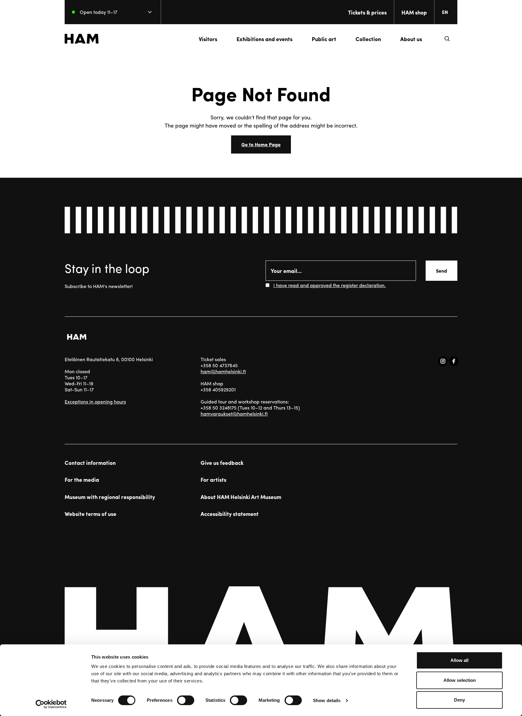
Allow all (459, 660)
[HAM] (81, 39)
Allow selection (459, 680)
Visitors (208, 39)
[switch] (185, 700)
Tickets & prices (367, 12)
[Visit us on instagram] (443, 361)
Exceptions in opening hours (95, 401)
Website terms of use (90, 513)
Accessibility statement (230, 513)
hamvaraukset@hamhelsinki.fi (234, 413)
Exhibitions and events (264, 39)
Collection (368, 39)
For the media (82, 479)
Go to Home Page (261, 144)
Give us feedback (222, 462)
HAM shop (414, 12)
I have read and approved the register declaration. (329, 285)
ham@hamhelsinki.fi (223, 371)
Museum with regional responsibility (110, 497)
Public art (324, 39)
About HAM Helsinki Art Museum (241, 497)
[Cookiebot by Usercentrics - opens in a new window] (51, 704)
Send (441, 270)
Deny (459, 699)
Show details (326, 700)
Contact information (90, 462)
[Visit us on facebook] (454, 361)
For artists (213, 479)
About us (411, 39)
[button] (447, 39)
